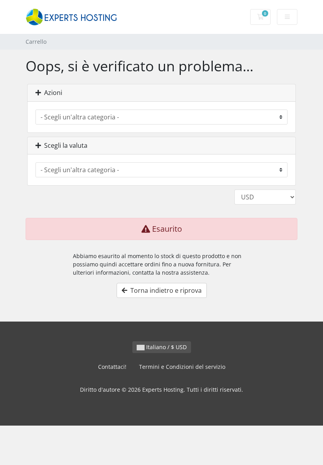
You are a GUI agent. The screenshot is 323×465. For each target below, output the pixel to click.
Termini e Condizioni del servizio (182, 366)
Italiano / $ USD (166, 347)
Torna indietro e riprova (164, 290)
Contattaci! (112, 366)
